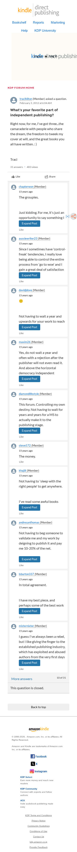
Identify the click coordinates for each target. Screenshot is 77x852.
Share (52, 176)
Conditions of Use (38, 831)
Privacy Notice (39, 820)
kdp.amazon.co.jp (38, 842)
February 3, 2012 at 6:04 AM (36, 103)
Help (24, 30)
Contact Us (38, 836)
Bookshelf (19, 22)
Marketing (58, 22)
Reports (38, 22)
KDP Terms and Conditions (38, 815)
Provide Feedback (38, 847)
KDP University (45, 30)
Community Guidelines (39, 826)
